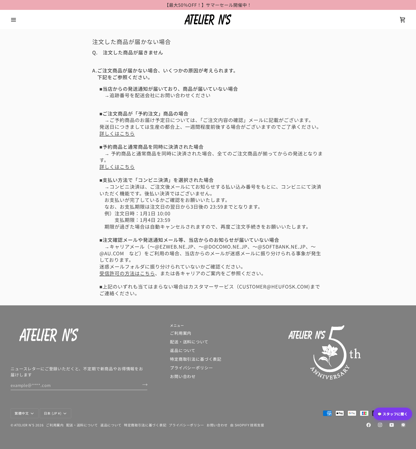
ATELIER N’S (24, 425)
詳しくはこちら (117, 133)
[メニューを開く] (18, 19)
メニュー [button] (177, 325)
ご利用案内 (180, 333)
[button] (346, 324)
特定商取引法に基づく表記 (195, 359)
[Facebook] (368, 425)
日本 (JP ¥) (53, 413)
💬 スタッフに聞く (392, 413)
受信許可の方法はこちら (127, 273)
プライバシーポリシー (191, 368)
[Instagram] (380, 425)
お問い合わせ (183, 376)
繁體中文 (22, 413)
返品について (182, 350)
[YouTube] (392, 425)
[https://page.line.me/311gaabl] (403, 425)
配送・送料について (189, 342)
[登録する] (143, 384)
